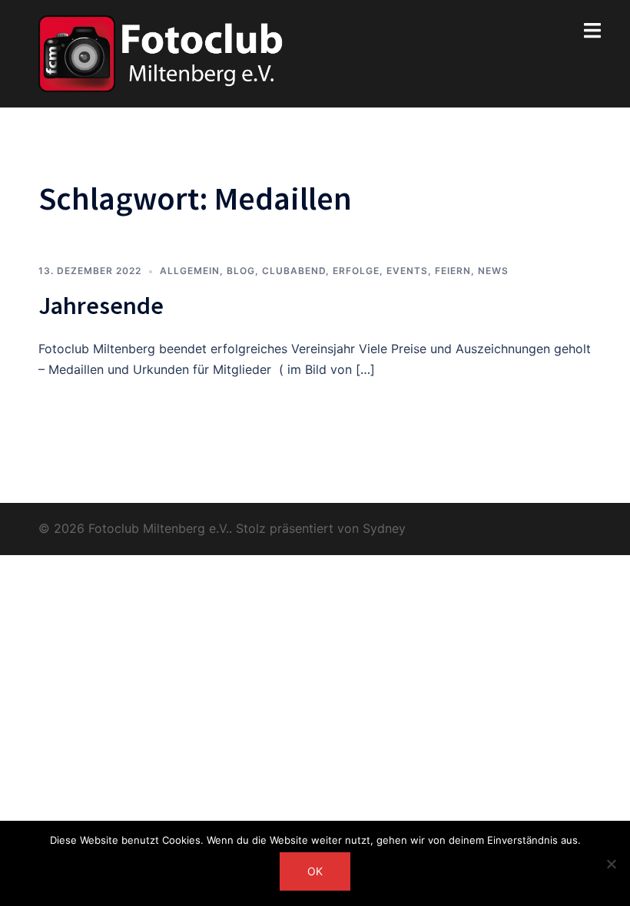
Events (407, 270)
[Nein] (610, 863)
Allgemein (190, 270)
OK (315, 871)
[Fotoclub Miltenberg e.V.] (161, 52)
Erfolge (356, 270)
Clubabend (294, 270)
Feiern (453, 270)
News (493, 270)
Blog (241, 270)
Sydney (384, 528)
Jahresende (101, 305)
